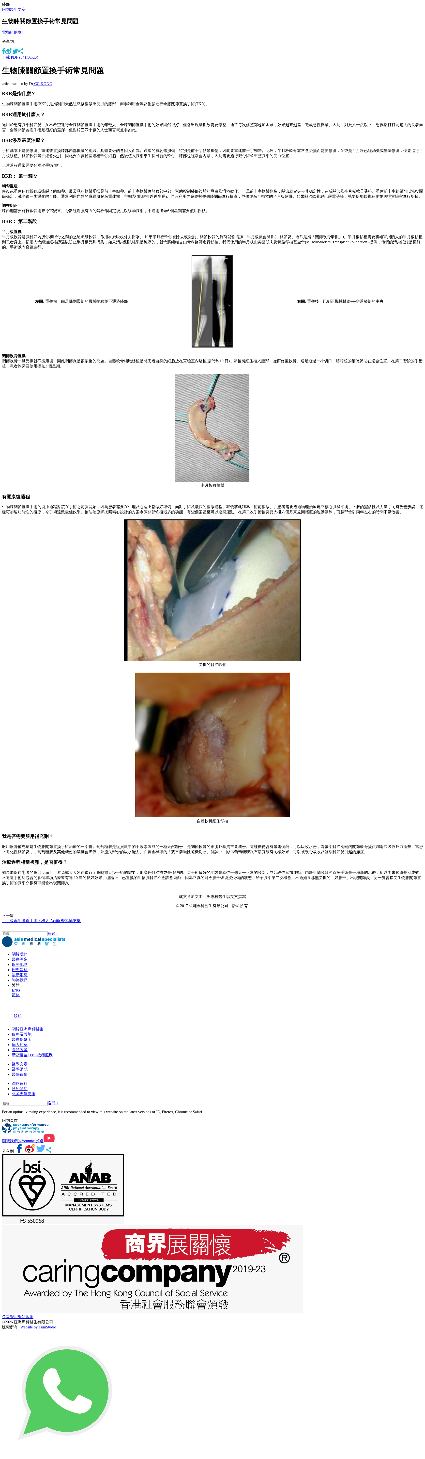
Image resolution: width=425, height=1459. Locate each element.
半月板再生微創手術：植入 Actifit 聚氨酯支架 (41, 921)
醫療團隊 (20, 959)
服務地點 (20, 964)
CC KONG (42, 84)
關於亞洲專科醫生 (27, 1029)
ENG (16, 990)
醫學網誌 (20, 1069)
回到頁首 (10, 1120)
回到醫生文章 (14, 9)
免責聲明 (10, 1317)
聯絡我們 (20, 980)
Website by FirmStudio (38, 1327)
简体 (16, 995)
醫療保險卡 (21, 1039)
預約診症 (20, 1089)
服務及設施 (21, 1034)
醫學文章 (20, 1064)
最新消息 (20, 975)
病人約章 (20, 1045)
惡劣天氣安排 (23, 1094)
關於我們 (20, 954)
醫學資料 (20, 970)
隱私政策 (20, 1050)
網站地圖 (25, 1317)
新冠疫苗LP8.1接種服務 (32, 1055)
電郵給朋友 (12, 32)
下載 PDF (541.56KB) (20, 57)
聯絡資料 (20, 1083)
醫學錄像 (20, 1074)
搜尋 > (53, 933)
